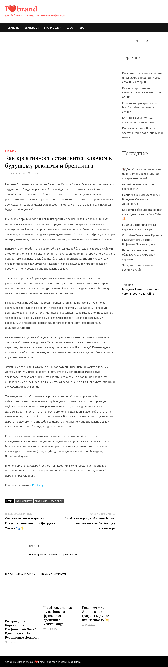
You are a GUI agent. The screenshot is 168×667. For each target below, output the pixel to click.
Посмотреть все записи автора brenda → (53, 554)
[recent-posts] (137, 41)
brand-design (52, 27)
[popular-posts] (127, 41)
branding (13, 27)
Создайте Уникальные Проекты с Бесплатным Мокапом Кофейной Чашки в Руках (142, 239)
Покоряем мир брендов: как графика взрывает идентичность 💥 (96, 613)
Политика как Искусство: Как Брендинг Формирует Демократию (141, 199)
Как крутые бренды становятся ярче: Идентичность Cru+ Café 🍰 (142, 214)
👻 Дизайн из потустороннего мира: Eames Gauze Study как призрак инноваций (141, 173)
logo (69, 27)
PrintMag (38, 485)
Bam (78, 661)
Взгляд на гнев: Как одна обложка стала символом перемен (138, 254)
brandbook (32, 27)
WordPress (67, 661)
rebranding (41, 501)
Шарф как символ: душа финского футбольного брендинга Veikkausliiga (57, 615)
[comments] (148, 41)
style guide (57, 501)
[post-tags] (158, 41)
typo (81, 27)
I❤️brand (21, 9)
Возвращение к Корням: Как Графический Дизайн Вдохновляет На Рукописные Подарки (22, 629)
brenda (22, 173)
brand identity (24, 501)
